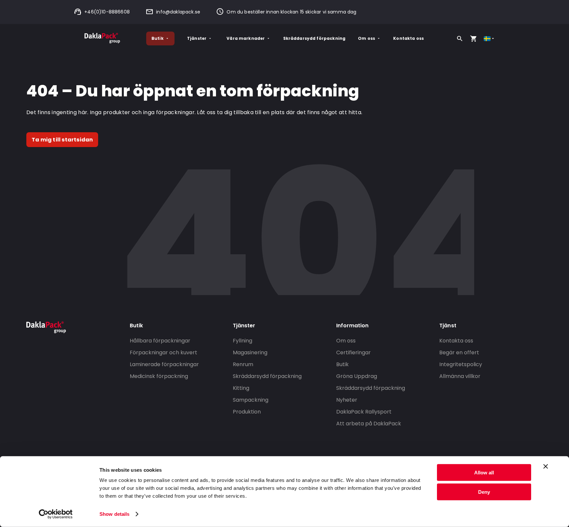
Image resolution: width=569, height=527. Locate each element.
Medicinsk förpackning (159, 376)
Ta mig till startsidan (62, 139)
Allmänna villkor (459, 376)
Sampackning (250, 400)
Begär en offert (459, 352)
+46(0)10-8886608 (107, 12)
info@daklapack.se (178, 12)
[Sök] (459, 38)
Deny (484, 491)
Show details (114, 514)
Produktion (247, 411)
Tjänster (196, 38)
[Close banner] (545, 466)
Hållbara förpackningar (160, 340)
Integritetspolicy (460, 364)
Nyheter (346, 400)
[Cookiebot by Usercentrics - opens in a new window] (56, 514)
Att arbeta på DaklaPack (368, 423)
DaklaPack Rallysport (364, 411)
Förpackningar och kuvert (163, 352)
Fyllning (242, 340)
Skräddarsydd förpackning (314, 38)
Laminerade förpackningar (164, 364)
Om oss (366, 38)
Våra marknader (246, 38)
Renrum (243, 364)
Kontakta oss (408, 38)
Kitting (241, 388)
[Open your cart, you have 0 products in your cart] (473, 38)
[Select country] (489, 38)
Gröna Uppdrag (356, 376)
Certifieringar (353, 352)
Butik (157, 38)
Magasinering (250, 352)
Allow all (484, 472)
